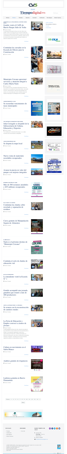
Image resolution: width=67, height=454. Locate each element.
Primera (7, 399)
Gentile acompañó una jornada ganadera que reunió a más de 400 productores (15, 292)
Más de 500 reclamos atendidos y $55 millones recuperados (15, 185)
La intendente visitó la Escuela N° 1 (15, 277)
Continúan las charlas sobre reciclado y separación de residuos (14, 206)
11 (29, 399)
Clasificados (8, 432)
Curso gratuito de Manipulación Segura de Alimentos (15, 221)
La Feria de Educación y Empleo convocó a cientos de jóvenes (14, 323)
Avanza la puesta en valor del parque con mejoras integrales (15, 171)
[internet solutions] (57, 453)
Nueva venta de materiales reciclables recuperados (13, 156)
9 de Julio (8, 428)
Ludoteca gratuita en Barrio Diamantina (14, 379)
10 (26, 399)
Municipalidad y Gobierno (51, 24)
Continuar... (26, 41)
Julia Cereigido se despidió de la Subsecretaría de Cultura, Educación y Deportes (16, 125)
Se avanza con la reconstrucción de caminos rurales (15, 308)
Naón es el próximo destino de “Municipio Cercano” (15, 242)
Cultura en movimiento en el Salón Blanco (14, 348)
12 (32, 399)
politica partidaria (49, 22)
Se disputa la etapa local (12, 143)
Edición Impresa (9, 436)
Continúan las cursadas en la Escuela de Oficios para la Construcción (14, 49)
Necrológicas (9, 434)
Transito (47, 25)
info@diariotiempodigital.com (42, 439)
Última (23, 402)
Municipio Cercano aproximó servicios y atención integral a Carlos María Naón (15, 81)
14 (37, 399)
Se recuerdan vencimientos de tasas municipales (15, 104)
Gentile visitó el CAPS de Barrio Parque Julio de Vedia (14, 26)
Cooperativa (48, 27)
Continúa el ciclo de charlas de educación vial (15, 262)
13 (34, 399)
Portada (8, 431)
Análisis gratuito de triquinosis (15, 360)
